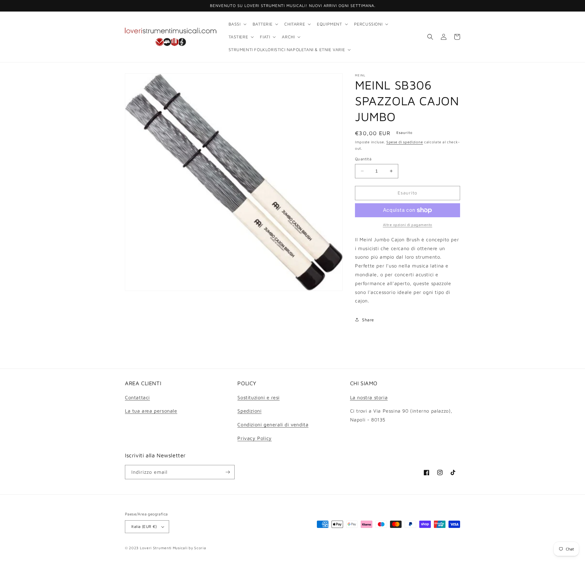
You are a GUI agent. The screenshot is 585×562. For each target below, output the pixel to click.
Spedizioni (249, 411)
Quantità (363, 158)
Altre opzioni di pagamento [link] (407, 224)
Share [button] (368, 319)
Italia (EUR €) (144, 526)
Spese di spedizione (404, 142)
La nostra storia (369, 397)
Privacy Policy (254, 438)
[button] (237, 24)
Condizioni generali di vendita (272, 424)
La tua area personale (151, 411)
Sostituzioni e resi (258, 397)
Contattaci (137, 397)
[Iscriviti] (227, 472)
